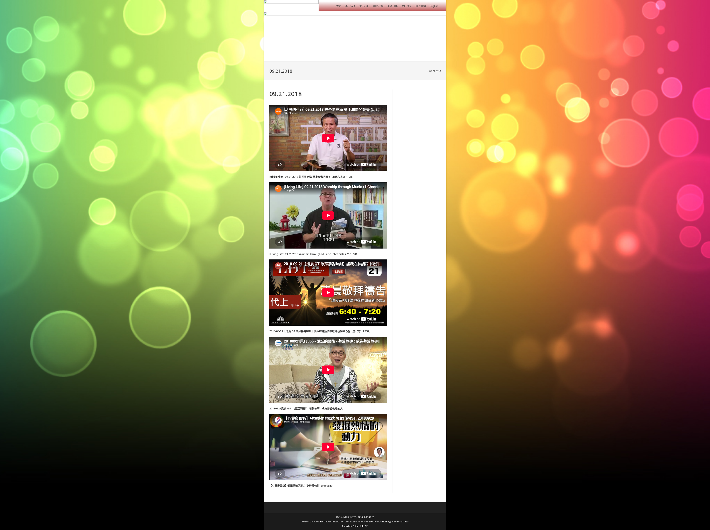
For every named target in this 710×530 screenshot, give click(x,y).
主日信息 (406, 6)
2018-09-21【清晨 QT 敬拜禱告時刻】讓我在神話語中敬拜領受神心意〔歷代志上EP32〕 (320, 331)
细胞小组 (378, 6)
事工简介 (350, 6)
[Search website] (443, 6)
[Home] (425, 71)
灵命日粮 (392, 6)
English (434, 6)
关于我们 (364, 6)
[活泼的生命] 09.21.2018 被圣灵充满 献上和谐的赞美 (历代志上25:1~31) (311, 176)
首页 (339, 6)
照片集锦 (420, 6)
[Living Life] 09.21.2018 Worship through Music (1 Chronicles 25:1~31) (313, 254)
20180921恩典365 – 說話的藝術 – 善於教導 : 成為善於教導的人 (306, 408)
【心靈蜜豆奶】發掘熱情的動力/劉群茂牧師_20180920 (300, 485)
